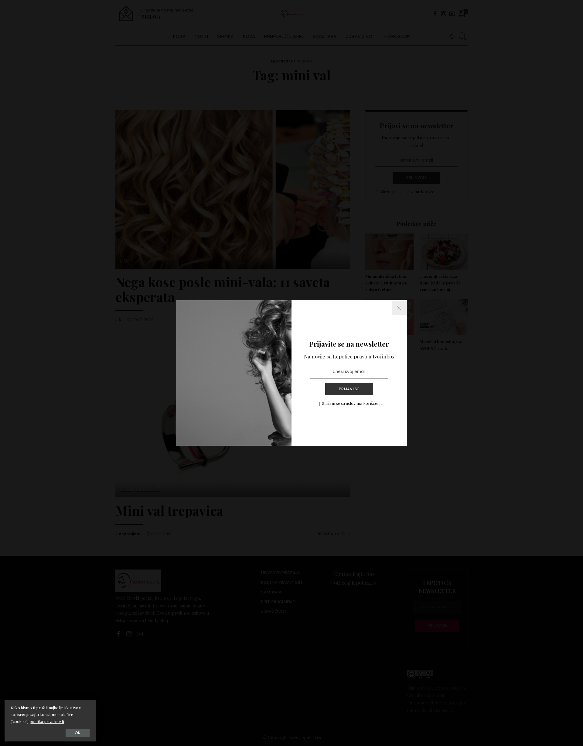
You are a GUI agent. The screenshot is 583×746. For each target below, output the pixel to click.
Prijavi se (349, 389)
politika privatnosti (46, 721)
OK (77, 733)
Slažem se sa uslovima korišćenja (352, 403)
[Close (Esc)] (399, 307)
